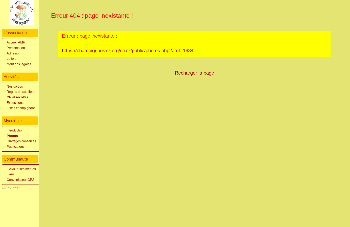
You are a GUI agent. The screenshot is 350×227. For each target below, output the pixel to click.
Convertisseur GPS (20, 179)
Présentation (16, 48)
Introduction (15, 130)
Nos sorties (15, 86)
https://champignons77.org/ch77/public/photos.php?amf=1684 (127, 50)
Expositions (15, 102)
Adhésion (13, 53)
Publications (16, 146)
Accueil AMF (16, 42)
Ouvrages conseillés (21, 141)
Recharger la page (194, 73)
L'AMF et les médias (21, 169)
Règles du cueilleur (21, 91)
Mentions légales (19, 64)
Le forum (13, 58)
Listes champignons (21, 108)
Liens (11, 174)
